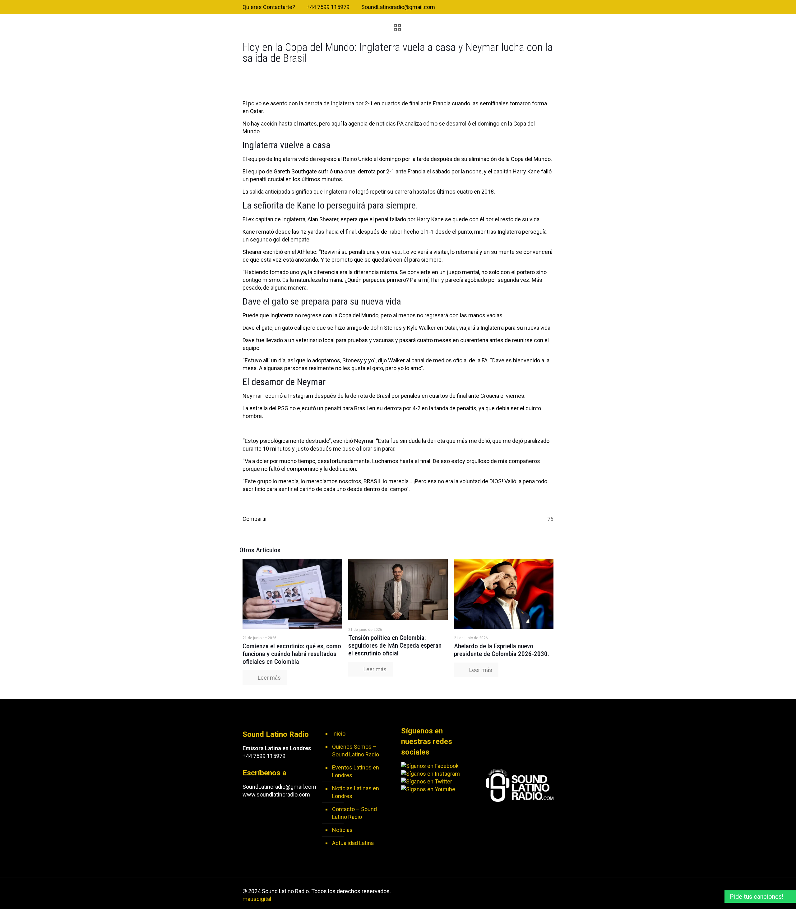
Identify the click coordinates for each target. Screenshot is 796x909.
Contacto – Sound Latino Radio (354, 813)
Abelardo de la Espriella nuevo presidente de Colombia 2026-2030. (501, 650)
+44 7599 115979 (328, 7)
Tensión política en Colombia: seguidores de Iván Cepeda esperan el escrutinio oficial (395, 645)
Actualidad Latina (353, 843)
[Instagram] (550, 7)
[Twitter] (533, 7)
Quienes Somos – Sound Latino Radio (355, 750)
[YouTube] (542, 7)
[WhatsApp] (516, 7)
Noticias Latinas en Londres (355, 792)
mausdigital (257, 899)
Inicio (338, 733)
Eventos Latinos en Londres (355, 771)
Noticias (342, 830)
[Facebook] (525, 7)
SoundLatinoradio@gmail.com (398, 7)
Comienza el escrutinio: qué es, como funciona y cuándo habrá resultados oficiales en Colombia (292, 653)
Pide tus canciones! (756, 896)
